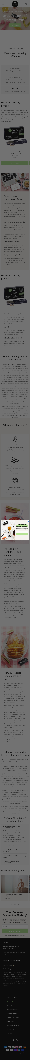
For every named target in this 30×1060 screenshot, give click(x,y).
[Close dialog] (28, 520)
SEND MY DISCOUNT (22, 534)
